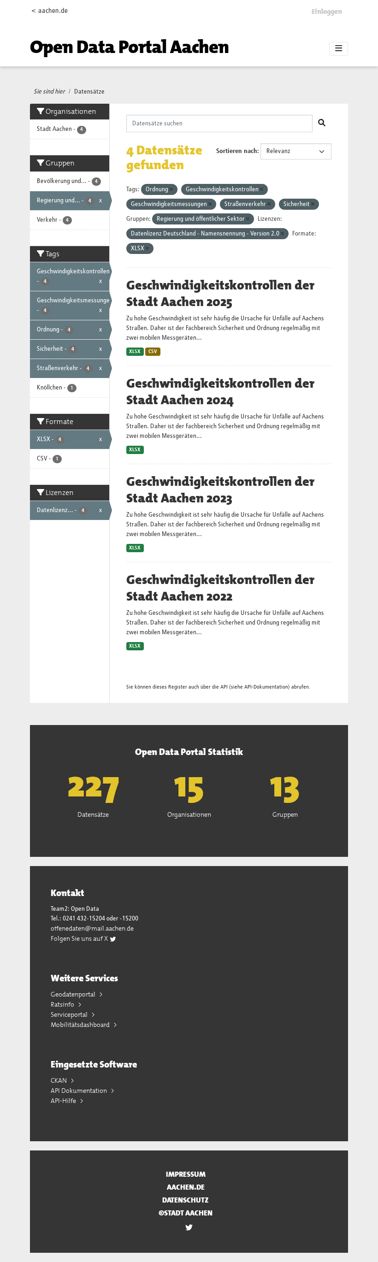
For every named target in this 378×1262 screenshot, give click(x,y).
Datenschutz (185, 1200)
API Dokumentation (79, 1090)
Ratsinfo (63, 1004)
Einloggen (327, 11)
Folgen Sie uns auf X (80, 938)
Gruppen (285, 814)
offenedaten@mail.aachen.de (92, 928)
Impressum (186, 1174)
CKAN (59, 1080)
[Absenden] (321, 123)
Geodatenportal (74, 994)
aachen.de (186, 1187)
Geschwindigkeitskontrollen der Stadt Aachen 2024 (220, 391)
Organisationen (189, 814)
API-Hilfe (64, 1101)
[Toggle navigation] (338, 49)
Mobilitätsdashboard (81, 1024)
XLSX (135, 351)
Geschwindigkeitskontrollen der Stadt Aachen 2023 (220, 490)
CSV (152, 351)
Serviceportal (70, 1014)
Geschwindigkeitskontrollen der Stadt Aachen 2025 (220, 293)
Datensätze (89, 91)
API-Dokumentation (266, 687)
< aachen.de (49, 10)
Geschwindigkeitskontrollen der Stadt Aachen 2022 (220, 588)
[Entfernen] (171, 189)
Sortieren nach (236, 151)
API (224, 687)
